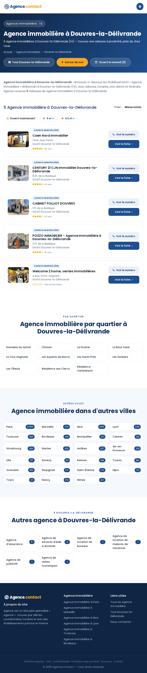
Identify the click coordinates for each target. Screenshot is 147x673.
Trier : (118, 107)
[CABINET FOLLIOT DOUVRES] (18, 207)
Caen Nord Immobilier (50, 135)
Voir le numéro (125, 134)
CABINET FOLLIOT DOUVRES (53, 203)
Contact (118, 661)
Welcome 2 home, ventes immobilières (63, 271)
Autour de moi (74, 62)
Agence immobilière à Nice (81, 618)
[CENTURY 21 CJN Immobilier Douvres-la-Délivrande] (18, 173)
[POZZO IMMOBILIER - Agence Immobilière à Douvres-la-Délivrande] (18, 241)
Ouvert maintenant (22, 118)
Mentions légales (34, 661)
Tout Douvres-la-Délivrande (31, 62)
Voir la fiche (123, 144)
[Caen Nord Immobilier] (18, 139)
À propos (106, 661)
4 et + (50, 118)
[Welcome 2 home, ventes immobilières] (18, 275)
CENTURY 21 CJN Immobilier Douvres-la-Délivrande (64, 169)
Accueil (8, 52)
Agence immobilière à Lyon (81, 623)
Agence (26, 6)
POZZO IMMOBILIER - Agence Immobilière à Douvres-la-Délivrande (66, 237)
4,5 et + (70, 118)
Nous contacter (120, 622)
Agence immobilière (28, 52)
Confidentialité (61, 661)
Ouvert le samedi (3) (112, 62)
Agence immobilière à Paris (81, 602)
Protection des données (85, 661)
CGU (48, 661)
